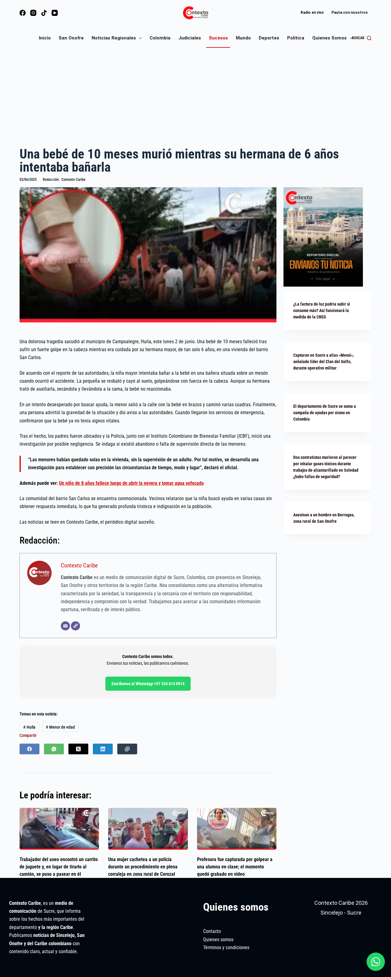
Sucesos (218, 38)
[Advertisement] (195, 96)
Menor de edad (60, 727)
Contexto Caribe (79, 565)
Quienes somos (329, 38)
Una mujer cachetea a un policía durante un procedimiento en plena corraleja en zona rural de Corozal (142, 866)
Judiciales (189, 38)
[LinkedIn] (103, 749)
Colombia (160, 38)
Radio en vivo (312, 12)
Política (295, 38)
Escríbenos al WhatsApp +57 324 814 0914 (148, 683)
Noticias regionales (114, 38)
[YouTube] (55, 13)
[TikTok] (44, 13)
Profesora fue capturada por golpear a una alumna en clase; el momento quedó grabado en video (234, 866)
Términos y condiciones (226, 947)
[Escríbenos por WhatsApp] (376, 962)
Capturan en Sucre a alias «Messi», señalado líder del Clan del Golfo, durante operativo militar (323, 361)
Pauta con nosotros (349, 12)
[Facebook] (23, 13)
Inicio (45, 38)
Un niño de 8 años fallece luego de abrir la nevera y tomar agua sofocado (131, 483)
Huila (29, 727)
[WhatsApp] (54, 749)
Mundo (243, 38)
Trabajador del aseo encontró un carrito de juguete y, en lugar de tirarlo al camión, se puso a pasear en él (59, 866)
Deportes (269, 38)
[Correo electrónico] (65, 625)
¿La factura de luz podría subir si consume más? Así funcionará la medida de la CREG (321, 310)
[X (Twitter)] (78, 749)
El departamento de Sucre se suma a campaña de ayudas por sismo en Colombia (324, 413)
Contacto (212, 931)
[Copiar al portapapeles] (127, 749)
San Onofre (71, 38)
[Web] (75, 625)
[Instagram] (33, 13)
